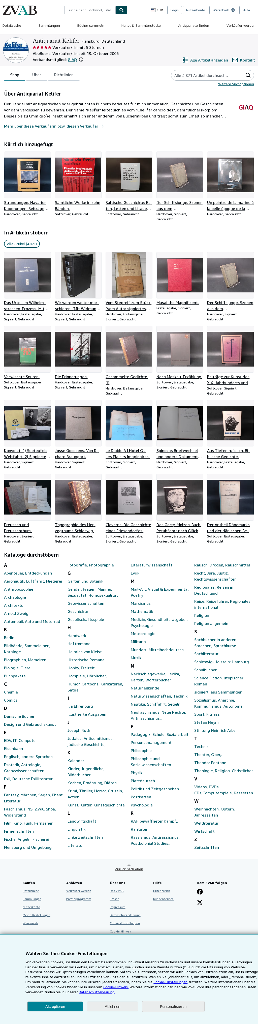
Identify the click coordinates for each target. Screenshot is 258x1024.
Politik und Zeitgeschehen (155, 788)
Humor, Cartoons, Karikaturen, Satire (95, 686)
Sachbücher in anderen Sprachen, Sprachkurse (215, 642)
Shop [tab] (14, 74)
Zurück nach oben (129, 869)
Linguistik (76, 829)
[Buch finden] (121, 10)
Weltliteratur (206, 823)
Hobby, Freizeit (81, 667)
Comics (10, 700)
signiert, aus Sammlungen (218, 692)
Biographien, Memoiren (25, 659)
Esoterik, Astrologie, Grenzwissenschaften (24, 767)
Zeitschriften (206, 847)
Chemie (11, 692)
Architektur (14, 605)
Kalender (76, 760)
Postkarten (141, 796)
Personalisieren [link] (173, 1006)
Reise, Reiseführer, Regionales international (222, 604)
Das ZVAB (117, 891)
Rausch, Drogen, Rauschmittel (222, 564)
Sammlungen (49, 25)
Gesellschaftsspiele (86, 619)
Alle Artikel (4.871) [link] (22, 244)
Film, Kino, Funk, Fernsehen (28, 823)
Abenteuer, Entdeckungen (28, 573)
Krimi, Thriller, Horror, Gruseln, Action (95, 793)
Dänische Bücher (19, 716)
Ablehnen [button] (112, 1006)
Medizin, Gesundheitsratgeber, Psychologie (159, 622)
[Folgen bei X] (200, 903)
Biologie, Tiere (17, 667)
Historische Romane (86, 659)
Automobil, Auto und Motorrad (32, 621)
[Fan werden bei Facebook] (200, 892)
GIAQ (72, 59)
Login (175, 10)
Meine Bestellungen (36, 915)
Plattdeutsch (143, 780)
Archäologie (15, 597)
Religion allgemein (211, 623)
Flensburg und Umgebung (28, 847)
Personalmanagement (151, 742)
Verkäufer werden (241, 25)
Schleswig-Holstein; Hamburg (221, 661)
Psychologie (142, 804)
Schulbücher (205, 669)
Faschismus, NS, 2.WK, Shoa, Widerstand (30, 812)
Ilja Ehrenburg (80, 706)
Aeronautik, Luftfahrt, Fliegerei (33, 581)
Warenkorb (30, 923)
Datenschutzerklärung (125, 915)
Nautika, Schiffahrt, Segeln (155, 704)
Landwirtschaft (82, 821)
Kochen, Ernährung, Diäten (92, 782)
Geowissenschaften (86, 603)
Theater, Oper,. (208, 754)
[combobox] (90, 10)
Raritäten (139, 829)
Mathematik (142, 611)
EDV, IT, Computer (20, 740)
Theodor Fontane (210, 762)
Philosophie (141, 750)
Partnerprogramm (78, 899)
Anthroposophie (18, 589)
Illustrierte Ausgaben (87, 714)
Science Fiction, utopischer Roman (218, 680)
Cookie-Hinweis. (115, 987)
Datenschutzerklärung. (97, 992)
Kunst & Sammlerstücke (141, 25)
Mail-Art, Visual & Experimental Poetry (159, 592)
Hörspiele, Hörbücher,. (88, 675)
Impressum (117, 907)
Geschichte (78, 611)
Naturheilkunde (145, 687)
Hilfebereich (161, 891)
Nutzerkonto (195, 10)
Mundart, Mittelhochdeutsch (157, 649)
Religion (201, 615)
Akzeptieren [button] (55, 1006)
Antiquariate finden (193, 25)
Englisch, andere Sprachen (28, 756)
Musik (136, 657)
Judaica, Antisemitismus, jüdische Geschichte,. (91, 741)
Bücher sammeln (90, 25)
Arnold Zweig (16, 613)
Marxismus (141, 603)
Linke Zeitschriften (85, 837)
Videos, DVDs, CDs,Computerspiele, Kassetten (223, 789)
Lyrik (135, 573)
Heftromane (79, 643)
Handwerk (77, 635)
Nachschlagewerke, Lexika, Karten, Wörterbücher (155, 676)
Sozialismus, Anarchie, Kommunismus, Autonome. (219, 703)
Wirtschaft (204, 831)
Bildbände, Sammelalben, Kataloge (27, 648)
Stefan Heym (206, 722)
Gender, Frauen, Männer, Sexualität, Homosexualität (93, 592)
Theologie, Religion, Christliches (223, 770)
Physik (136, 772)
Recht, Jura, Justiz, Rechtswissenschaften (215, 576)
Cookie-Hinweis (121, 931)
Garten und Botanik (85, 581)
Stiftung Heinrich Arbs (215, 730)
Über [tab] (36, 74)
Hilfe (246, 10)
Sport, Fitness (207, 714)
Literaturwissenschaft (151, 564)
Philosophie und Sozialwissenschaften (151, 761)
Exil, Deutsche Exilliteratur (28, 778)
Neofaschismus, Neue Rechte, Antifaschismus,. (158, 715)
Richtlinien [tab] (64, 74)
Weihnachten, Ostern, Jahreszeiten (214, 812)
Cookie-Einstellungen (170, 982)
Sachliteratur (206, 653)
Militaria (138, 641)
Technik (201, 746)
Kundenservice (163, 899)
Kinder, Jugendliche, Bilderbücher (86, 771)
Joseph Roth (79, 730)
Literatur (76, 845)
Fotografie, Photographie (91, 564)
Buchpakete (15, 675)
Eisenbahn (13, 748)
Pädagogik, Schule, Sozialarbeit (159, 734)
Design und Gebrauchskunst (30, 724)
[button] (81, 59)
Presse (114, 899)
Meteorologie (143, 633)
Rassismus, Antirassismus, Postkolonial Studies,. (155, 840)
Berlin (9, 637)
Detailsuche (12, 25)
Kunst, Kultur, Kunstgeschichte (96, 804)
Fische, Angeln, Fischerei (26, 839)
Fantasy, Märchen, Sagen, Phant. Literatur (34, 797)
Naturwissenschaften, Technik (159, 696)
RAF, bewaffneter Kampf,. (154, 821)
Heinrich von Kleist (85, 651)
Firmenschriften (19, 831)
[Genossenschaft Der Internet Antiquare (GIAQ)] (246, 113)
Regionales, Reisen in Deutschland (213, 590)
